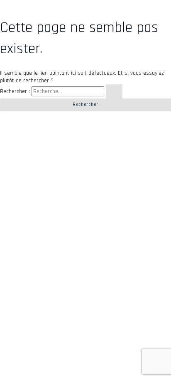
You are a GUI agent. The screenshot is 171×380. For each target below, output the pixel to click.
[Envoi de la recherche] (114, 91)
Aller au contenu (19, 3)
